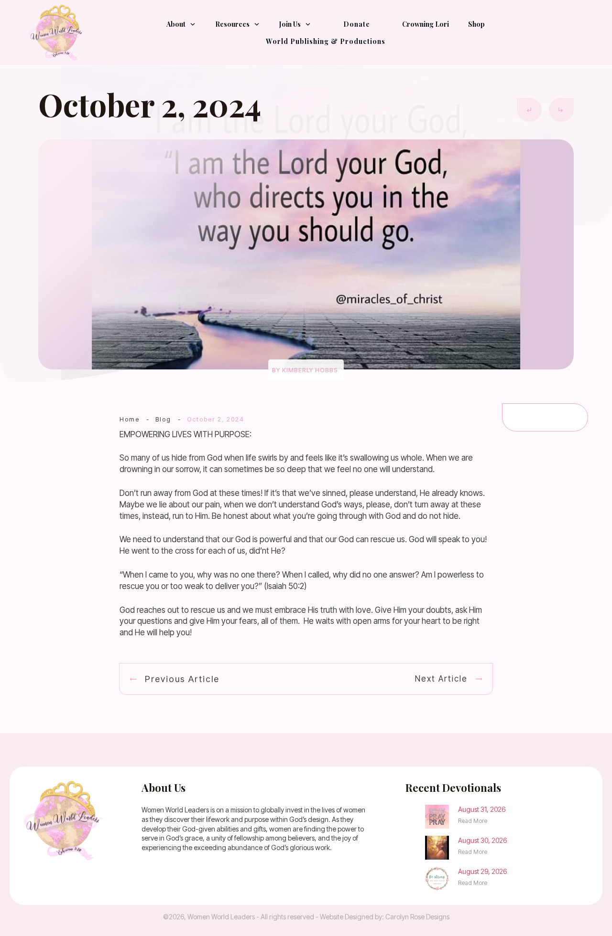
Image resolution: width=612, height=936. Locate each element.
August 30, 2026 (482, 840)
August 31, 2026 (481, 809)
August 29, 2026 (482, 871)
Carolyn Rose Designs (417, 917)
